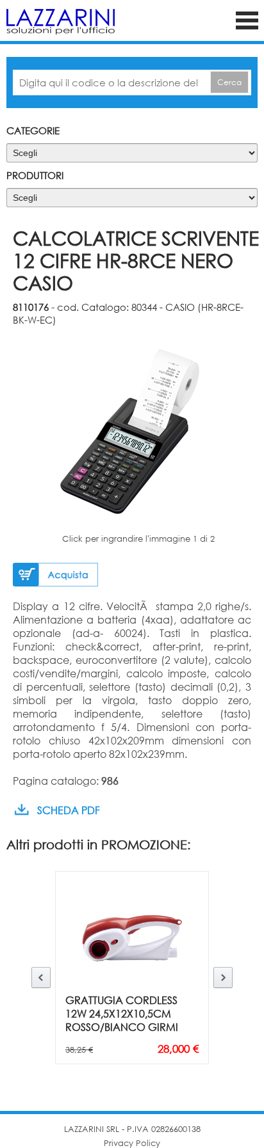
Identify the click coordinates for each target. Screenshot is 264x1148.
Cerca (229, 82)
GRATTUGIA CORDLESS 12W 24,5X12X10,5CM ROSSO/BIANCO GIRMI (121, 1013)
